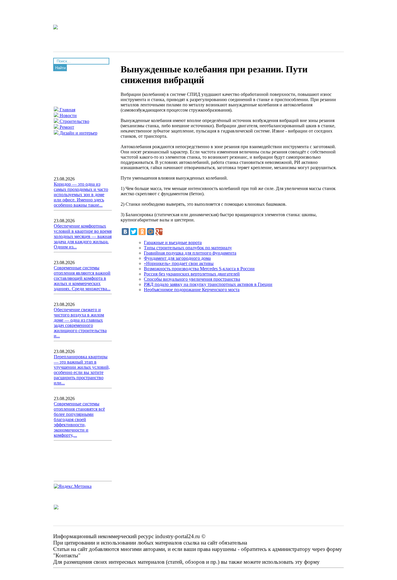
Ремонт (66, 127)
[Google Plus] (158, 231)
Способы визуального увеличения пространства (192, 279)
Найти (60, 68)
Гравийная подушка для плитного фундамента (190, 252)
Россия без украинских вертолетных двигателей (192, 273)
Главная (66, 109)
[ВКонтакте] (125, 231)
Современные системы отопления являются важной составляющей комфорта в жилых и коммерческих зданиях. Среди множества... (82, 278)
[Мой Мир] (150, 231)
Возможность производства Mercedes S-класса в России (199, 268)
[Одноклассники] (142, 231)
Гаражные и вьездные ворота (173, 242)
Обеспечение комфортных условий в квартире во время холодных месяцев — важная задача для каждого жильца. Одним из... (83, 236)
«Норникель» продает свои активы (179, 263)
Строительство (73, 121)
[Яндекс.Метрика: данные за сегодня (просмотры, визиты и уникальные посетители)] (73, 486)
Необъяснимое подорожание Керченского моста (191, 289)
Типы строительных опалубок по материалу (188, 247)
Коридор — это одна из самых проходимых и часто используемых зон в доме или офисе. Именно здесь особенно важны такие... (81, 194)
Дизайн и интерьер (77, 132)
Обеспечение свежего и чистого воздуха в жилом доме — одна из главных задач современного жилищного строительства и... (80, 322)
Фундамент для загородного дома (177, 258)
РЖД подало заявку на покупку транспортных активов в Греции (208, 284)
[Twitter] (133, 231)
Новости (67, 115)
